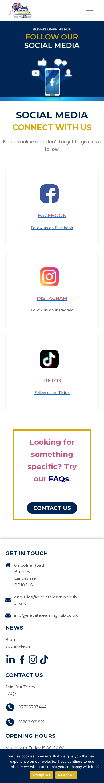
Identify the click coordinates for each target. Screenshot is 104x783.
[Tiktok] (44, 660)
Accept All (41, 775)
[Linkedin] (10, 660)
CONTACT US (24, 675)
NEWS (14, 627)
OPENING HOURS (30, 736)
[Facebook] (22, 660)
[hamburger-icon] (89, 10)
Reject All (66, 775)
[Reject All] (97, 766)
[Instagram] (33, 660)
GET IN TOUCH (26, 553)
